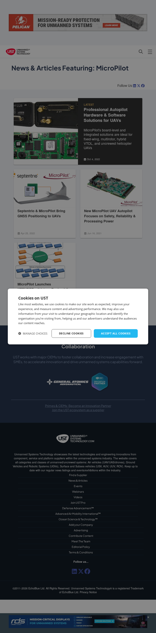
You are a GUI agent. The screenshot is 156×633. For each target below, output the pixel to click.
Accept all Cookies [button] (116, 333)
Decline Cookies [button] (71, 333)
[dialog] (78, 316)
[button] (32, 333)
